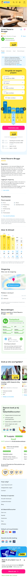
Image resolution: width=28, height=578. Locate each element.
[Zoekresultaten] (13, 2)
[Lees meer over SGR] (7, 429)
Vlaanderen (9, 36)
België (4, 36)
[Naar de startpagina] (5, 2)
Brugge (14, 36)
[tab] (3, 51)
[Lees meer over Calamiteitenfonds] (10, 541)
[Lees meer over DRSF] (13, 429)
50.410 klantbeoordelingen (18, 441)
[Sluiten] (24, 560)
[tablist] (13, 51)
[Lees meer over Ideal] (10, 429)
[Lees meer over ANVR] (4, 429)
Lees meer (19, 64)
